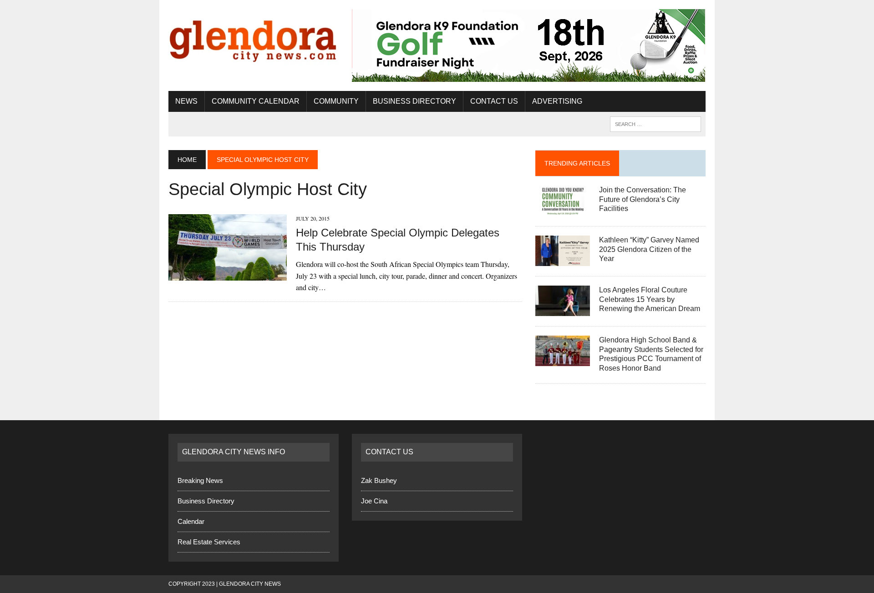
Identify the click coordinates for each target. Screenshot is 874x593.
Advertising (557, 101)
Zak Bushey (379, 480)
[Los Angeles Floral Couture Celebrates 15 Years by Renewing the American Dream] (562, 310)
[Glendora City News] (253, 37)
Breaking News (200, 480)
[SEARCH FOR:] (655, 123)
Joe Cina (374, 501)
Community (336, 101)
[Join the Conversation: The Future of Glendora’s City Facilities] (562, 210)
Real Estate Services (209, 542)
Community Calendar (256, 101)
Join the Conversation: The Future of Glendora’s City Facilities (642, 199)
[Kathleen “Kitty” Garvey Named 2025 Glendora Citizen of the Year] (562, 260)
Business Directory (414, 101)
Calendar (191, 521)
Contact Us (494, 101)
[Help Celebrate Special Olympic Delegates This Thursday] (227, 275)
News (186, 101)
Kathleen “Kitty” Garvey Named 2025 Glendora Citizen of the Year (649, 249)
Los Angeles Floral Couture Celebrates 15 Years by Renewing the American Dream (649, 299)
